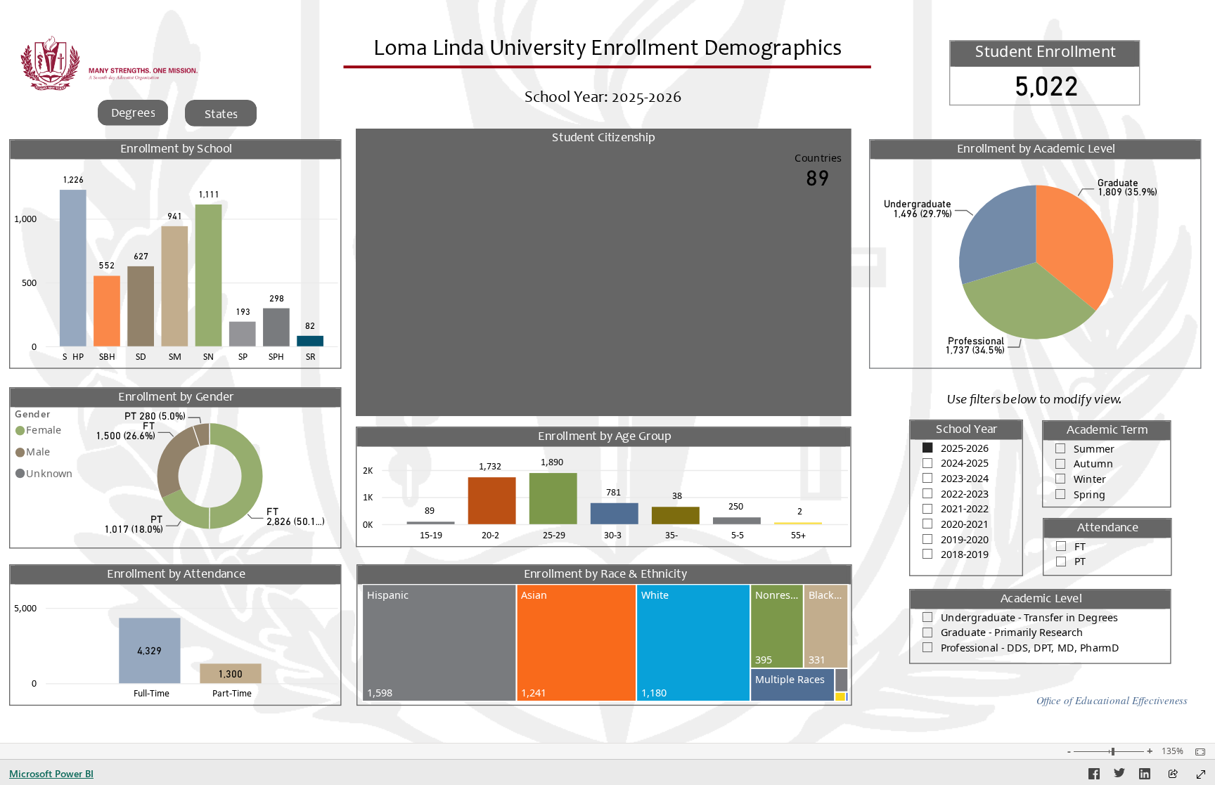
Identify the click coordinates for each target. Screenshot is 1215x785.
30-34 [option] (615, 534)
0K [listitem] (368, 524)
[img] (49, 63)
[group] (607, 53)
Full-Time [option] (151, 693)
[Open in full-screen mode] (1201, 774)
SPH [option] (276, 356)
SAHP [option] (73, 356)
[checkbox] (966, 447)
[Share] (1172, 775)
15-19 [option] (431, 534)
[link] (133, 113)
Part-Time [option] (232, 693)
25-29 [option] (554, 534)
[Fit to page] (1196, 752)
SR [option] (311, 356)
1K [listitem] (368, 497)
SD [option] (141, 356)
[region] (607, 371)
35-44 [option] (676, 534)
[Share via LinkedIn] (1144, 775)
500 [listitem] (29, 282)
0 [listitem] (34, 346)
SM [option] (175, 356)
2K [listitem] (368, 470)
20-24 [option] (493, 534)
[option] (73, 268)
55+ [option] (798, 534)
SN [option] (208, 356)
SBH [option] (107, 356)
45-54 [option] (737, 534)
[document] (607, 65)
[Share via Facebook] (1094, 775)
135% (1172, 751)
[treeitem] (439, 642)
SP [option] (243, 356)
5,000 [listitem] (25, 608)
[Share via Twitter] (1119, 775)
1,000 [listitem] (25, 219)
